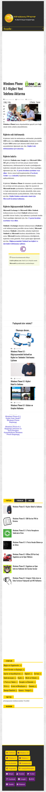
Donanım (31, 686)
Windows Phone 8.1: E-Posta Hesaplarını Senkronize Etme (26, 531)
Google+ (23, 779)
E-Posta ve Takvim (10, 682)
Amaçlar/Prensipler (27, 768)
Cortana (36, 673)
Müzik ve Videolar (31, 678)
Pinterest (22, 784)
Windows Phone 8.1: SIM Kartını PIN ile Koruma (25, 519)
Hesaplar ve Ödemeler (26, 682)
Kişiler (22, 99)
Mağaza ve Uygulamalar (11, 665)
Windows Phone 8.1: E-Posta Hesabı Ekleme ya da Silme (28, 543)
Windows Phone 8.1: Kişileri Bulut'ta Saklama (21, 383)
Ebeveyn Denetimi (9, 690)
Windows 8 (12, 758)
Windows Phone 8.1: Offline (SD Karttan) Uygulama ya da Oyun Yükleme (26, 555)
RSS (32, 779)
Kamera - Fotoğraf (25, 690)
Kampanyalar (26, 763)
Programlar (12, 768)
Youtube (21, 774)
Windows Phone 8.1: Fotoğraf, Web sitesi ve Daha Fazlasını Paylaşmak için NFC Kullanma (27, 579)
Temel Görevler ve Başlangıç (13, 669)
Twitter (31, 774)
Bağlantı (27, 673)
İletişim (10, 774)
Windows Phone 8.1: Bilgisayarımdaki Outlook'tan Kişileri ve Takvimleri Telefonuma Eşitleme (22, 356)
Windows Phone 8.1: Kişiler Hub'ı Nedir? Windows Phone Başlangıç (13, 419)
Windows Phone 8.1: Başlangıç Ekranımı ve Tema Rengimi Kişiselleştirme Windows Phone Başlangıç (13, 430)
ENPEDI (11, 753)
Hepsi (18, 99)
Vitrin (5, 686)
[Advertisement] (20, 56)
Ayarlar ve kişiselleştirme (12, 673)
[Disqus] (23, 467)
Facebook (34, 173)
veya (11, 176)
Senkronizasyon (9, 678)
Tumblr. (11, 784)
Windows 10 (24, 753)
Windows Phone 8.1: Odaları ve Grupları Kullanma (22, 407)
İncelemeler (12, 763)
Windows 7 (25, 758)
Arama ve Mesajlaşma (18, 686)
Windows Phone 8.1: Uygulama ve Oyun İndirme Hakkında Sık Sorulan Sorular (25, 567)
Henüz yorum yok (9, 99)
